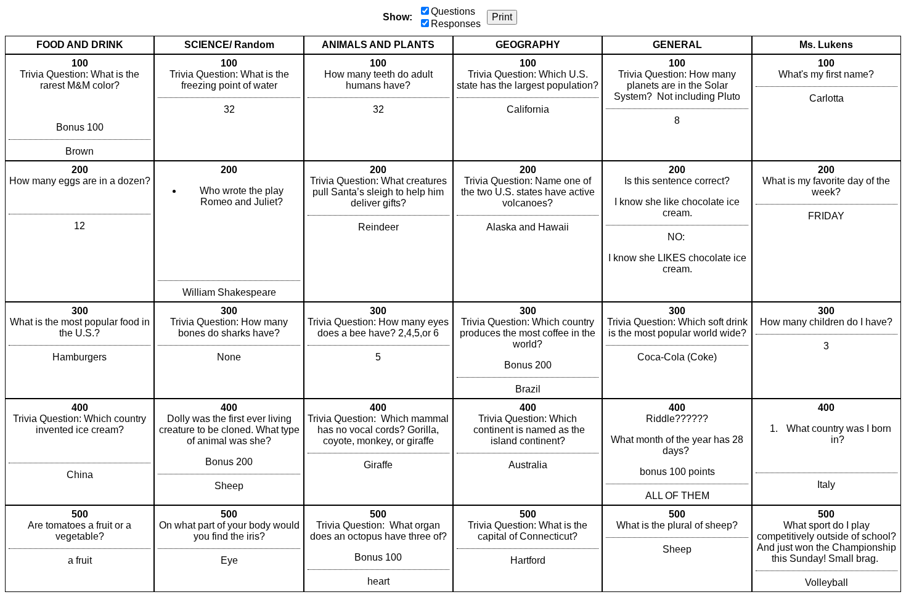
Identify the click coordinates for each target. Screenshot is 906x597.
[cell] (79, 107)
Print (502, 17)
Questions (453, 11)
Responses (456, 23)
